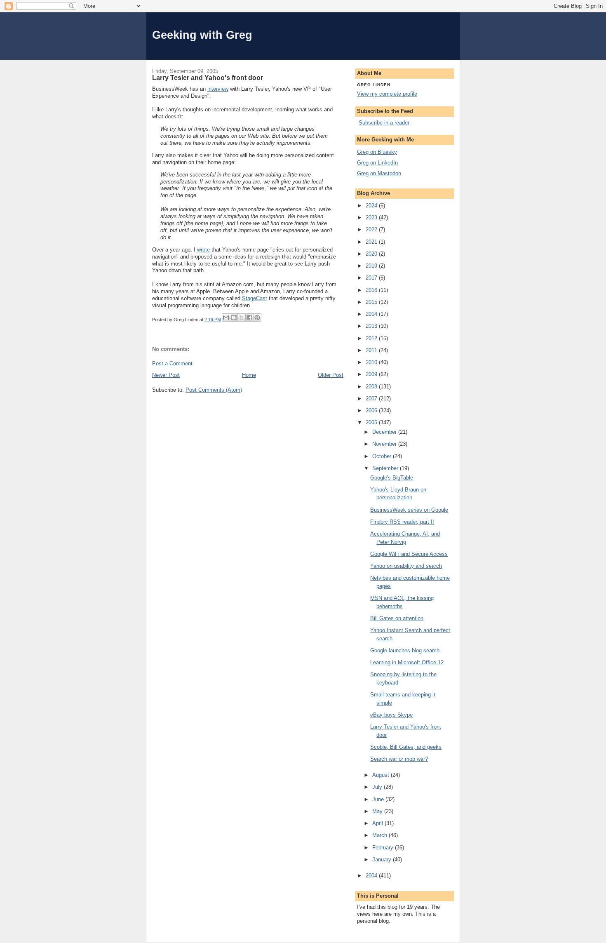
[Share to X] (241, 317)
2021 (372, 242)
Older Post (330, 375)
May (378, 811)
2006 (372, 410)
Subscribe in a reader (384, 123)
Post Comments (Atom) (214, 390)
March (380, 835)
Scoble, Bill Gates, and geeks (406, 747)
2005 (372, 422)
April (378, 823)
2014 (372, 314)
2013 (372, 326)
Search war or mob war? (399, 759)
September (386, 468)
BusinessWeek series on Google (409, 510)
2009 (372, 374)
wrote (203, 250)
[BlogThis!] (234, 317)
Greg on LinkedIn (377, 163)
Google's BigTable (391, 478)
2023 (372, 217)
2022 (372, 229)
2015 (372, 302)
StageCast (254, 298)
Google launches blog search (404, 650)
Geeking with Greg (202, 34)
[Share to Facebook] (249, 317)
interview (217, 89)
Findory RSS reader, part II (402, 522)
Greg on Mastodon (379, 173)
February (383, 847)
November (385, 444)
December (385, 432)
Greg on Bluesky (377, 152)
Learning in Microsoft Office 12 (407, 662)
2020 (372, 254)
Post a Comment (172, 363)
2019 (372, 266)
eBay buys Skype (391, 715)
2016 (372, 290)
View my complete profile (387, 94)
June (378, 799)
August (381, 775)
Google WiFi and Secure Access (409, 554)
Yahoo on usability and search (406, 566)
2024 (372, 205)
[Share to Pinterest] (257, 317)
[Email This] (226, 317)
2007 (372, 398)
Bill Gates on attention (396, 618)
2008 (372, 386)
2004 (372, 875)
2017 (372, 278)
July (378, 787)
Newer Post (166, 375)
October (382, 456)
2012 (372, 338)
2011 (372, 350)
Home (249, 375)
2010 (372, 362)
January (382, 859)
